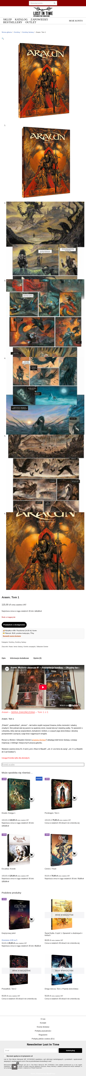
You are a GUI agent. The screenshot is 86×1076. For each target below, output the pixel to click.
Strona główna (7, 32)
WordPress (50, 1074)
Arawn (11, 646)
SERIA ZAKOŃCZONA (23, 712)
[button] (3, 38)
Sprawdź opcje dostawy (12, 636)
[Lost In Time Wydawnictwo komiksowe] (43, 12)
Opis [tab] (4, 658)
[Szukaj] (54, 3)
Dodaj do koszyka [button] (31, 799)
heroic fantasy (18, 646)
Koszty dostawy (43, 1027)
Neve (33, 1074)
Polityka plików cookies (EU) (43, 1039)
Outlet (30, 22)
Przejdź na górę (8, 764)
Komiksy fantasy (28, 32)
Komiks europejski (30, 646)
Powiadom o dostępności (14, 625)
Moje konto (76, 21)
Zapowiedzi (39, 19)
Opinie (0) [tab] (37, 658)
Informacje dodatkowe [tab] (19, 658)
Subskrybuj (70, 1050)
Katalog (21, 19)
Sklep (7, 19)
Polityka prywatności (43, 1031)
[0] (14, 1067)
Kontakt (43, 1023)
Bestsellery (12, 22)
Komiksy (17, 32)
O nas (43, 1019)
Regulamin (43, 1035)
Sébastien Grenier (42, 646)
